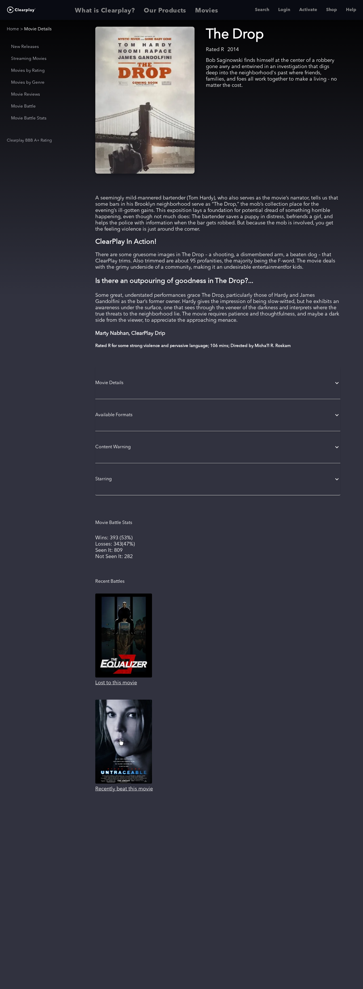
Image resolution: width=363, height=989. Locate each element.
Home (13, 29)
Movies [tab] (206, 11)
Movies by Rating (28, 71)
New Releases (25, 47)
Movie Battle (23, 106)
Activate (308, 10)
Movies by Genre (28, 83)
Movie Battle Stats (29, 118)
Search (262, 10)
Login (284, 10)
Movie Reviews (25, 94)
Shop (331, 10)
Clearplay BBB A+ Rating (29, 140)
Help (351, 10)
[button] (217, 383)
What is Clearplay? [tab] (105, 11)
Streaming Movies (29, 59)
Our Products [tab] (165, 11)
